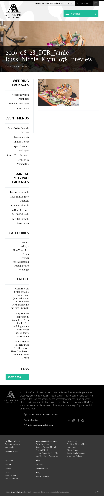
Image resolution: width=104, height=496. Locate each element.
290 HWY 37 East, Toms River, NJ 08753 (43, 414)
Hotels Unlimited (16, 492)
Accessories (23, 108)
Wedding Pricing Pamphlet (20, 96)
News (26, 253)
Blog (38, 460)
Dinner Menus (21, 141)
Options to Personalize (22, 161)
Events (25, 242)
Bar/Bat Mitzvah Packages (20, 178)
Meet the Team (10, 475)
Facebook (78, 420)
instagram (73, 420)
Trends (25, 257)
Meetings (9, 460)
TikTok (68, 420)
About (7, 472)
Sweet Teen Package (18, 155)
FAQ (38, 472)
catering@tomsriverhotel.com (40, 425)
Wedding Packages (20, 83)
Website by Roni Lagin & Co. (60, 492)
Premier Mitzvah (20, 205)
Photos (8, 464)
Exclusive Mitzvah (19, 191)
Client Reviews (42, 468)
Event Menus (17, 118)
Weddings (23, 269)
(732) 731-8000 (85, 3)
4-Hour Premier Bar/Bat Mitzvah (20, 212)
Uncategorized (21, 261)
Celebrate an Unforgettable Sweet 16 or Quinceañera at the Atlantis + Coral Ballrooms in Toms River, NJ (20, 298)
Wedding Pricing (12, 451)
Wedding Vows (21, 265)
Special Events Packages (21, 148)
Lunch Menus (21, 136)
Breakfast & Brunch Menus (18, 130)
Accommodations (11, 478)
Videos (8, 468)
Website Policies (42, 476)
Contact (39, 464)
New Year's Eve (21, 250)
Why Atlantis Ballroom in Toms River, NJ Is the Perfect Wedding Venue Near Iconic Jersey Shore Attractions (20, 324)
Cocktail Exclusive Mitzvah (19, 198)
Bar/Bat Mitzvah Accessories (20, 220)
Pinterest (82, 420)
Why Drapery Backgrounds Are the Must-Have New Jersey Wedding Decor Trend (20, 349)
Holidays (24, 246)
